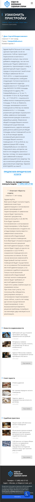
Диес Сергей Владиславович (15, 36)
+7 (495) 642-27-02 (25, 184)
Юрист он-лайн (13, 22)
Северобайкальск (15, 41)
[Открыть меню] (32, 3)
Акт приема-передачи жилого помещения (22, 391)
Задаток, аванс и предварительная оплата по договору (22, 400)
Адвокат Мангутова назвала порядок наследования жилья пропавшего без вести (22, 354)
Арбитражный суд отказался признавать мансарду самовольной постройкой (22, 334)
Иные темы (23, 22)
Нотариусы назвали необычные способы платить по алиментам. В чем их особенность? (22, 344)
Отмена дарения (18, 383)
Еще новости (26, 363)
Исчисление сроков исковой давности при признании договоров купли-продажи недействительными (22, 433)
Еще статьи (26, 457)
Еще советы (26, 409)
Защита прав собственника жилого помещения (21, 424)
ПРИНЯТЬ (17, 497)
